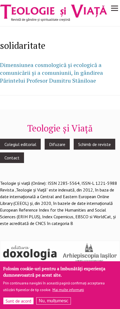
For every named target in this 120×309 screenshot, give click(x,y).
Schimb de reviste (94, 144)
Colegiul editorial (20, 144)
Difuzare (57, 144)
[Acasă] (53, 12)
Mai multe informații (68, 290)
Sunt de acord (18, 301)
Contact (12, 158)
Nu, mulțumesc (53, 300)
